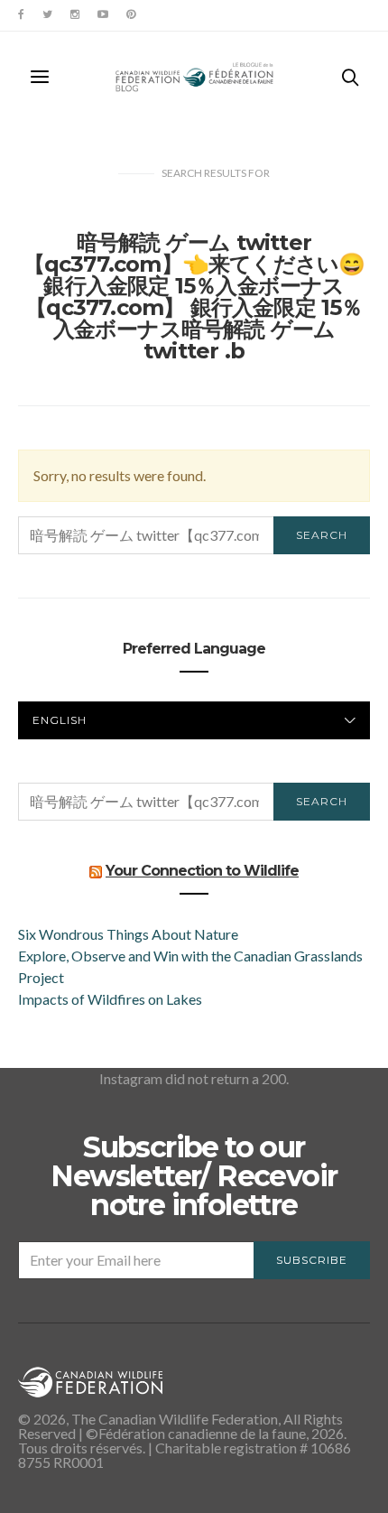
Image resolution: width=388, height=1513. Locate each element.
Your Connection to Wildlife (202, 870)
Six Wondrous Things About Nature (128, 933)
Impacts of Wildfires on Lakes (110, 998)
